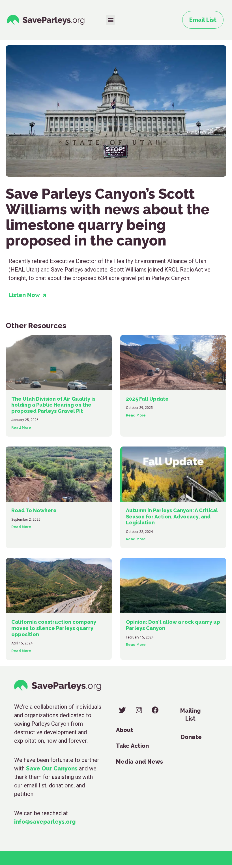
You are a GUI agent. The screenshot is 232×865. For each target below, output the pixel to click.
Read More (21, 428)
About (124, 730)
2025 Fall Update (147, 399)
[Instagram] (138, 710)
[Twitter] (122, 710)
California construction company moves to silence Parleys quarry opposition (53, 628)
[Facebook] (155, 710)
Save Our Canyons (52, 768)
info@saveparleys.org (45, 821)
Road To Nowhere (34, 510)
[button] (110, 20)
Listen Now (25, 295)
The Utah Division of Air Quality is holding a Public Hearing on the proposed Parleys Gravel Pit (53, 405)
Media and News (139, 761)
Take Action (132, 745)
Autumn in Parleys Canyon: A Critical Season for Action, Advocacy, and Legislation (172, 516)
